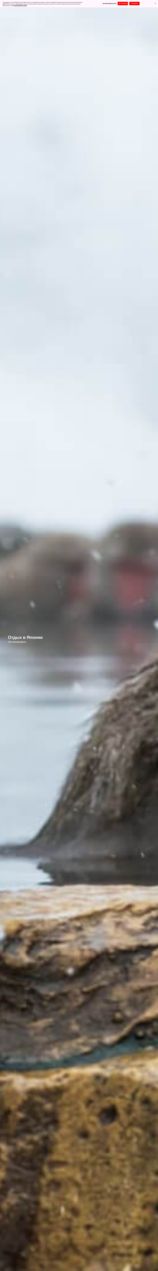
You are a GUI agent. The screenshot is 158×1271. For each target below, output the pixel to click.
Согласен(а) (134, 3)
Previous (2, 640)
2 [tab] (78, 1269)
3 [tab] (80, 1269)
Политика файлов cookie (20, 5)
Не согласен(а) (123, 3)
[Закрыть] (155, 3)
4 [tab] (82, 1269)
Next (156, 640)
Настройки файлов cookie (109, 3)
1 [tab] (76, 1269)
